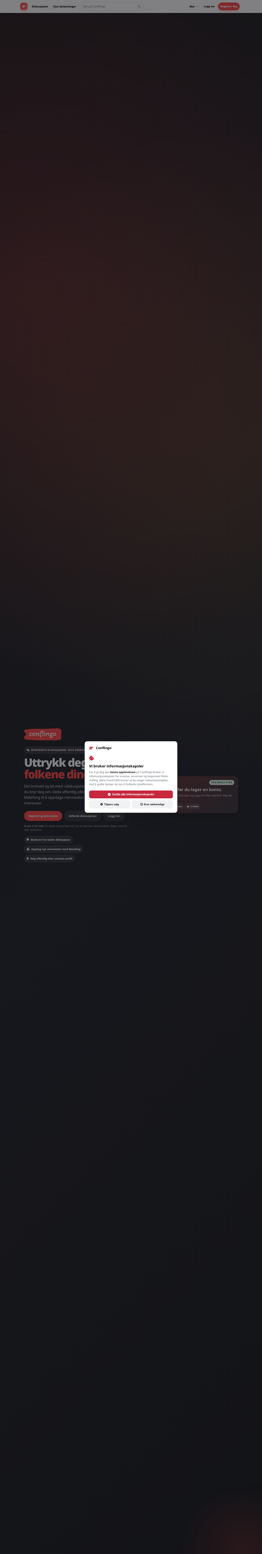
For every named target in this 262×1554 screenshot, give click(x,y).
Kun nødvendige (154, 804)
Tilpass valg (111, 804)
